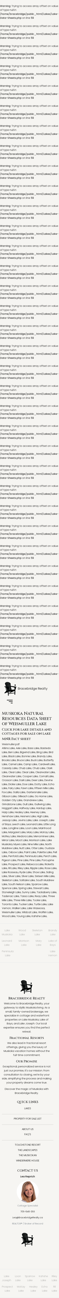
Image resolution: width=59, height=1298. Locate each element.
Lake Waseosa (36, 908)
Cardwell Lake (46, 764)
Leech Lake (18, 824)
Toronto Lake (10, 904)
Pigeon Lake (9, 860)
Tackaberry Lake (46, 892)
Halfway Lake (27, 808)
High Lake (42, 816)
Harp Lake (8, 812)
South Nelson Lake (19, 884)
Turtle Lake (40, 904)
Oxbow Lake (15, 852)
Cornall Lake (46, 776)
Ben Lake (13, 752)
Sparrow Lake (39, 884)
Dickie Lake (14, 784)
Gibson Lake (9, 796)
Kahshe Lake (39, 916)
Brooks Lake (9, 760)
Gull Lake (28, 804)
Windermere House (27, 1160)
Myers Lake (20, 844)
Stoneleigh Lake (11, 892)
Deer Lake (37, 780)
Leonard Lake (34, 824)
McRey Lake (9, 836)
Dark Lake (25, 780)
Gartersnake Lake (37, 792)
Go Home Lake (43, 796)
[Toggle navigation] (9, 702)
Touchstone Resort (28, 1145)
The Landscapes (27, 1150)
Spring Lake (25, 888)
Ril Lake (12, 868)
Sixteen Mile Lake (45, 876)
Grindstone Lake (12, 804)
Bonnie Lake (29, 756)
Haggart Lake (10, 808)
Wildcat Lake (29, 912)
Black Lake (14, 756)
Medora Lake (25, 836)
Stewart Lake (41, 888)
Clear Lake (14, 772)
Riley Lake (23, 868)
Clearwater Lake (45, 772)
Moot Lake (22, 840)
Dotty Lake (40, 784)
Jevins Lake (25, 820)
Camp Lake (30, 764)
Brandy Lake (44, 756)
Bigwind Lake (27, 752)
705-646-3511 (27, 1211)
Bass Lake (33, 748)
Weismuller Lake (11, 912)
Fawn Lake (27, 788)
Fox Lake (7, 792)
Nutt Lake (24, 848)
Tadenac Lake (10, 896)
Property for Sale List (28, 1118)
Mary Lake (33, 832)
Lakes (27, 1108)
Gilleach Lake (26, 796)
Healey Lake (22, 812)
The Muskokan (28, 1155)
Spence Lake (9, 888)
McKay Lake (47, 832)
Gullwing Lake (42, 804)
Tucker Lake (26, 904)
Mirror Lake (8, 840)
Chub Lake (25, 768)
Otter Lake (37, 848)
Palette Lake (44, 852)
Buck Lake (37, 760)
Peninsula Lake (33, 856)
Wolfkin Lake (45, 912)
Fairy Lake (14, 788)
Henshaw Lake (10, 816)
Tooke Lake (39, 900)
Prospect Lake (16, 864)
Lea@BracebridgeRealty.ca (27, 1217)
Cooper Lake (30, 776)
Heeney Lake (37, 812)
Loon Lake (31, 828)
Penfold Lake (16, 856)
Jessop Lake (9, 820)
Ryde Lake (26, 872)
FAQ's (27, 1134)
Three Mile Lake (23, 900)
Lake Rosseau (10, 872)
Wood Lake (8, 916)
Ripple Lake (37, 868)
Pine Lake (22, 860)
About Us (28, 1129)
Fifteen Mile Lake (44, 788)
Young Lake (24, 916)
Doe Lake (27, 784)
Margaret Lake (17, 832)
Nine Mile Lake (36, 844)
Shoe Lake (39, 872)
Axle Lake (21, 748)
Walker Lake (19, 908)
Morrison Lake (37, 840)
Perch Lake (50, 856)
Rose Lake (51, 868)
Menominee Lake (44, 836)
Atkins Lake (8, 748)
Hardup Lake (43, 808)
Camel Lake (15, 764)
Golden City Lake (12, 800)
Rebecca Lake (35, 864)
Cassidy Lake (10, 768)
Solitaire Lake (27, 880)
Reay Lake (41, 896)
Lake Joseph (40, 820)
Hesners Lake (28, 816)
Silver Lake (14, 876)
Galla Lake (19, 792)
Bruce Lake (23, 760)
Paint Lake (30, 852)
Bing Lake (42, 752)
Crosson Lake (10, 780)
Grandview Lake (33, 800)
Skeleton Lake (10, 880)
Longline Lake (16, 828)
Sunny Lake (29, 892)
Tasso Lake (27, 896)
